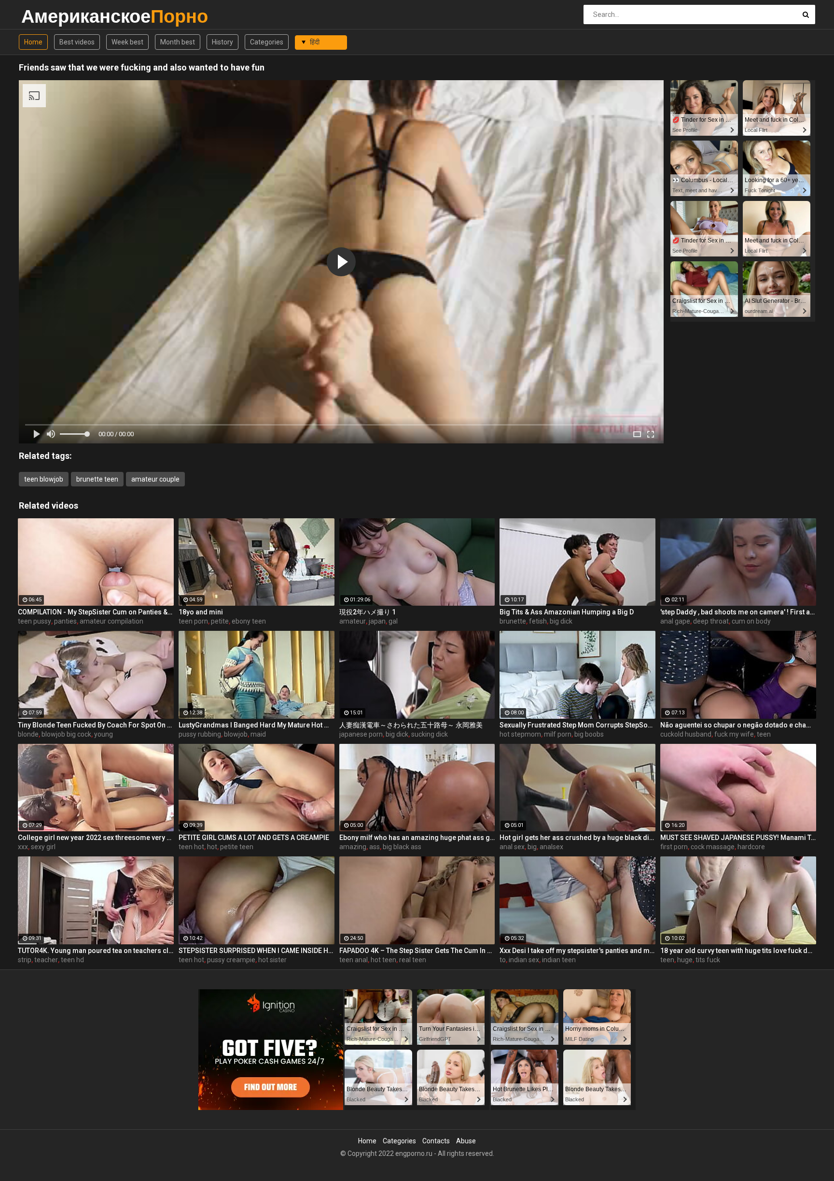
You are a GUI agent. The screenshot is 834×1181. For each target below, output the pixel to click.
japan (377, 621)
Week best (127, 42)
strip (24, 960)
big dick (561, 621)
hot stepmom (520, 734)
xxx (23, 847)
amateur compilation (111, 621)
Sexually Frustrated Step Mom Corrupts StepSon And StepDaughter (577, 725)
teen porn (193, 621)
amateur (352, 621)
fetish (538, 621)
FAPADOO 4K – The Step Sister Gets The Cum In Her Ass (417, 950)
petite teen (236, 847)
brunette (513, 621)
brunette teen (97, 479)
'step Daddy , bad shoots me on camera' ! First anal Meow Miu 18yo (738, 612)
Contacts (436, 1141)
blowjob (236, 734)
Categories (266, 42)
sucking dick (429, 734)
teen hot (191, 847)
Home (33, 42)
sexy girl (43, 847)
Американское (46, 16)
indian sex (524, 960)
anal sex (512, 847)
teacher (46, 960)
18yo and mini (201, 612)
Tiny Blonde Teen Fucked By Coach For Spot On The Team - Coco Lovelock (96, 725)
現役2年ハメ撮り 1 (367, 612)
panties (65, 621)
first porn (674, 847)
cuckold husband (685, 734)
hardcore (751, 847)
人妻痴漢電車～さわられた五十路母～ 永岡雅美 (411, 725)
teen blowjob (43, 479)
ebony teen (249, 621)
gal (393, 621)
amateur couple (155, 479)
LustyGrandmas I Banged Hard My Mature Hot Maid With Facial (256, 725)
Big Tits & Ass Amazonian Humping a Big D (567, 612)
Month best (177, 42)
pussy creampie (231, 960)
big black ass (402, 847)
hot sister (272, 960)
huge (685, 960)
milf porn (557, 734)
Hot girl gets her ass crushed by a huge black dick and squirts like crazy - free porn (577, 837)
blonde (28, 734)
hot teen (383, 960)
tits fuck (707, 960)
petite (220, 621)
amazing (352, 847)
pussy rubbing (200, 734)
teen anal (353, 960)
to (503, 960)
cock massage (713, 847)
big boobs (589, 734)
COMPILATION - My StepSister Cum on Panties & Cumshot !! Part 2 (96, 612)
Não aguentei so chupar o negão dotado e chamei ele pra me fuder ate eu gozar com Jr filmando (738, 725)
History (222, 42)
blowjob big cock (66, 734)
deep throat (711, 621)
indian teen (559, 960)
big (532, 847)
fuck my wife (734, 734)
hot (212, 847)
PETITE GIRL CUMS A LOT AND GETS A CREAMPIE (254, 837)
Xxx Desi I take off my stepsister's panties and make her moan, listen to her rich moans (577, 950)
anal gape (675, 621)
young (103, 734)
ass (374, 847)
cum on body (751, 621)
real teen (412, 960)
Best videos (77, 42)
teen (764, 734)
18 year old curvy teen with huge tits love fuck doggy (738, 950)
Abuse (466, 1141)
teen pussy (34, 621)
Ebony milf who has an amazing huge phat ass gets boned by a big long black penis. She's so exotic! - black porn (417, 837)
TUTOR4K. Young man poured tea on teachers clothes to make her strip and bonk (96, 950)
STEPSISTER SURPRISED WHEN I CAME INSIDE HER (256, 950)
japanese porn (361, 734)
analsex (551, 847)
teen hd (72, 960)
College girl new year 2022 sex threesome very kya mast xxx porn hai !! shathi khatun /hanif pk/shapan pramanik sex (96, 837)
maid (258, 734)
